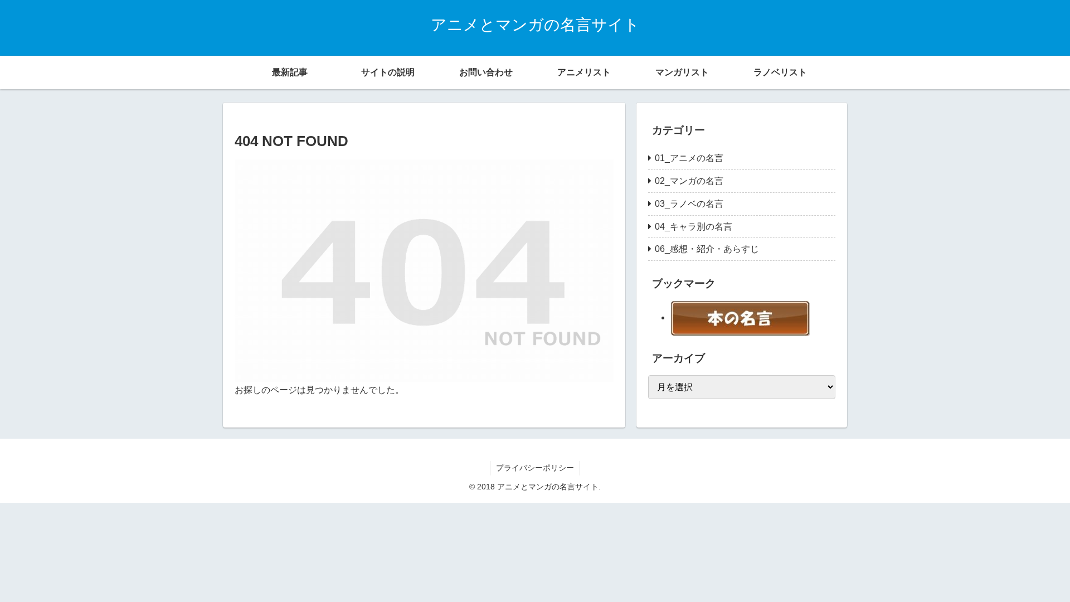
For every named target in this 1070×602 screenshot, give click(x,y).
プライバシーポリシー (535, 467)
